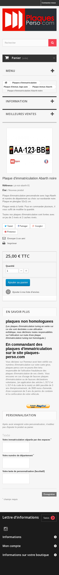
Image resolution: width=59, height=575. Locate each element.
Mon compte (11, 546)
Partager (23, 226)
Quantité (10, 266)
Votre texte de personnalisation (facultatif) (23, 471)
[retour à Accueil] (6, 83)
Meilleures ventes (21, 114)
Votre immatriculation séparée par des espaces (26, 439)
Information (16, 101)
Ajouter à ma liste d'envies (25, 292)
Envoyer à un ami (16, 238)
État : (5, 190)
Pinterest (11, 232)
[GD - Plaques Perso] (29, 19)
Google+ (38, 226)
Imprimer (12, 243)
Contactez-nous (49, 3)
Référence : (8, 185)
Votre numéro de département (18, 455)
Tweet (10, 226)
